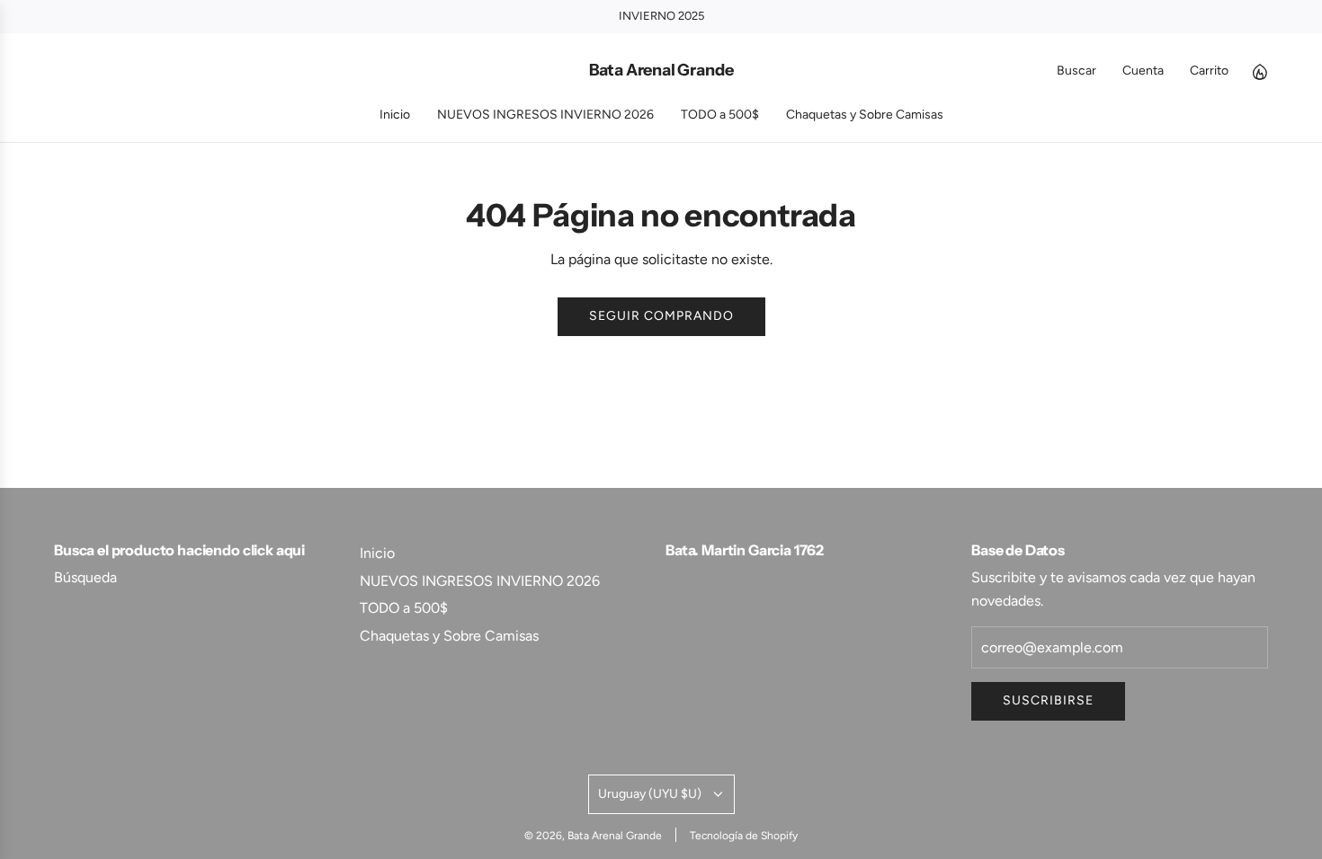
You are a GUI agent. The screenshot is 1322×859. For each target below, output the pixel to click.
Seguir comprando (661, 315)
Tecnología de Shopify (744, 835)
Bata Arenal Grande (661, 70)
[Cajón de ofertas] (1259, 71)
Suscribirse (1048, 700)
